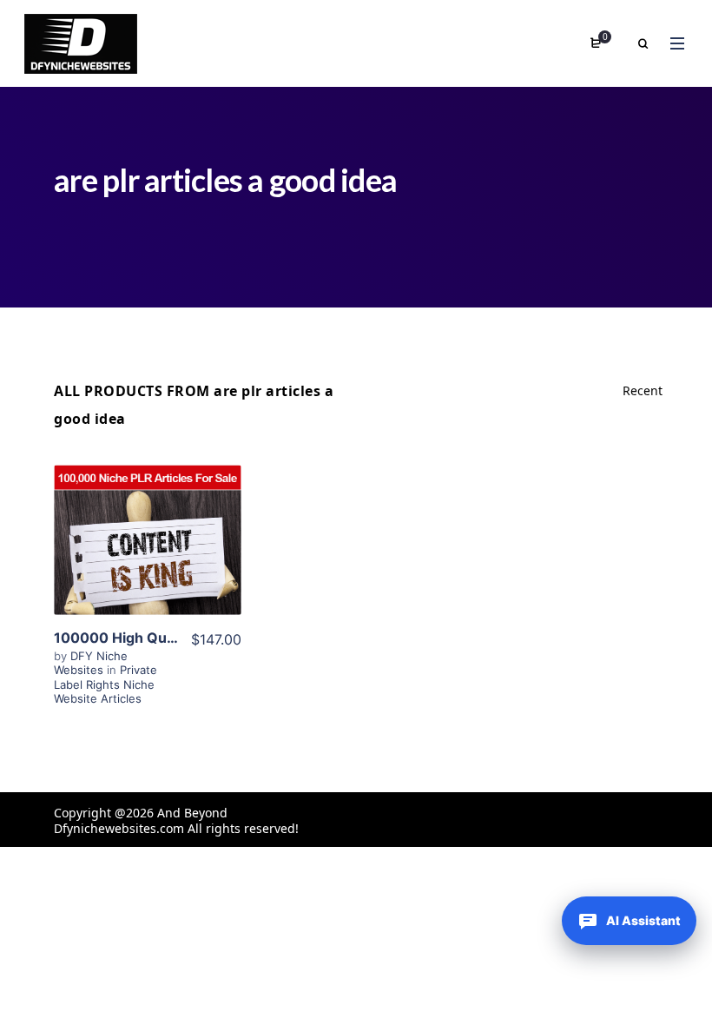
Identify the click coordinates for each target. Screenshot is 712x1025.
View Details (147, 546)
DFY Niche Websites (91, 663)
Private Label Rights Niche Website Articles (105, 684)
